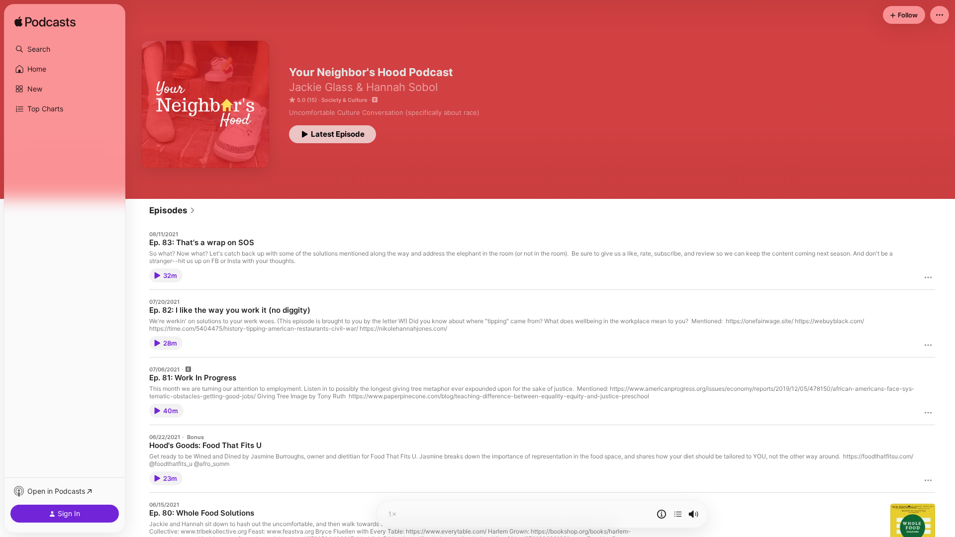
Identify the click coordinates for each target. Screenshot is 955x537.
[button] (64, 49)
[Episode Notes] (662, 514)
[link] (172, 210)
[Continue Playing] (678, 514)
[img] (45, 22)
